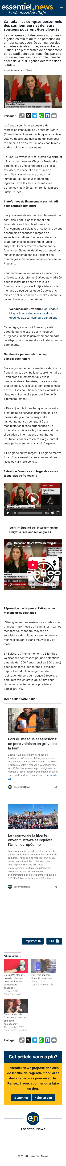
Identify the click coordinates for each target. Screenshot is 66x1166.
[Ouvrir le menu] (61, 8)
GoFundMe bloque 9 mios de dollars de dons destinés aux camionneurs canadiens (33, 313)
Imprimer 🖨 (33, 941)
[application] (33, 499)
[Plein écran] (58, 512)
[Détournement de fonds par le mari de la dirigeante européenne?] (16, 1006)
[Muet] (52, 512)
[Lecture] (8, 512)
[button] (33, 499)
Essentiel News (12, 70)
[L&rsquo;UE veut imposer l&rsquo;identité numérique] (43, 966)
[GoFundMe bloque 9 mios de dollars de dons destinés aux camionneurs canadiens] (16, 966)
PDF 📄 (54, 941)
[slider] (30, 513)
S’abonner (21, 1097)
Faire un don (43, 1097)
